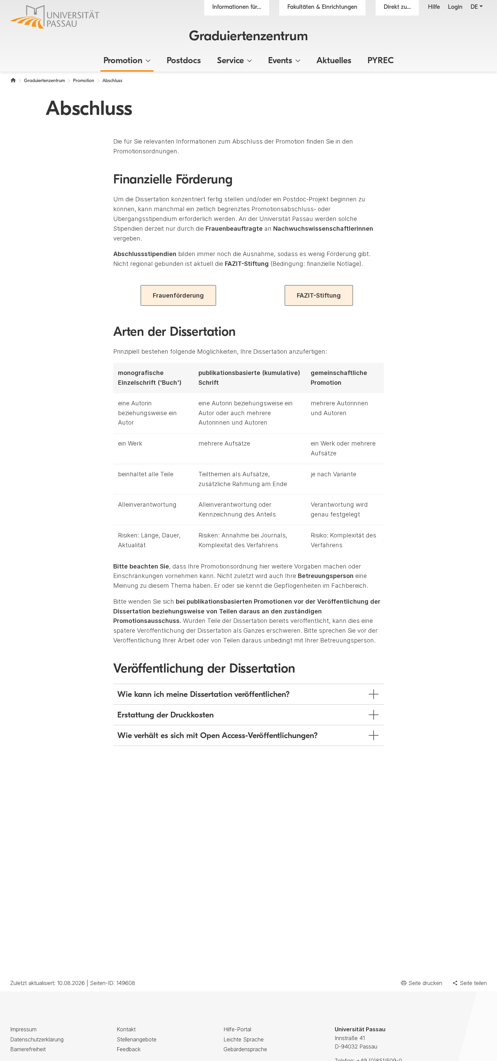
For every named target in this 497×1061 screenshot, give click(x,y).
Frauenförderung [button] (178, 295)
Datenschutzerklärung (37, 1039)
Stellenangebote (137, 1039)
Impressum (23, 1029)
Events (280, 61)
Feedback (129, 1049)
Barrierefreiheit (28, 1049)
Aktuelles (333, 61)
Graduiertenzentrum (248, 37)
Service (230, 61)
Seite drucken (425, 983)
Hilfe (434, 7)
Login (455, 7)
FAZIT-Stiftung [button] (319, 295)
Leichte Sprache (243, 1039)
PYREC (381, 61)
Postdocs (184, 61)
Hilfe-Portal (237, 1029)
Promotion (122, 61)
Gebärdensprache (245, 1049)
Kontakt (126, 1029)
